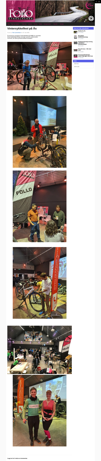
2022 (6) (76, 63)
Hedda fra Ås (81, 31)
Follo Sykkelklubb (16, 32)
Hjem (8, 24)
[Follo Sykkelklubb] (50, 11)
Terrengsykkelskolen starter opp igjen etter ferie (85, 55)
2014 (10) (76, 66)
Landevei (30, 24)
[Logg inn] (99, 1)
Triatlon (40, 24)
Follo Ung (24, 24)
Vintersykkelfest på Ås (22, 28)
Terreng (35, 24)
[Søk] (96, 1)
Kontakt (62, 24)
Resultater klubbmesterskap (83, 36)
